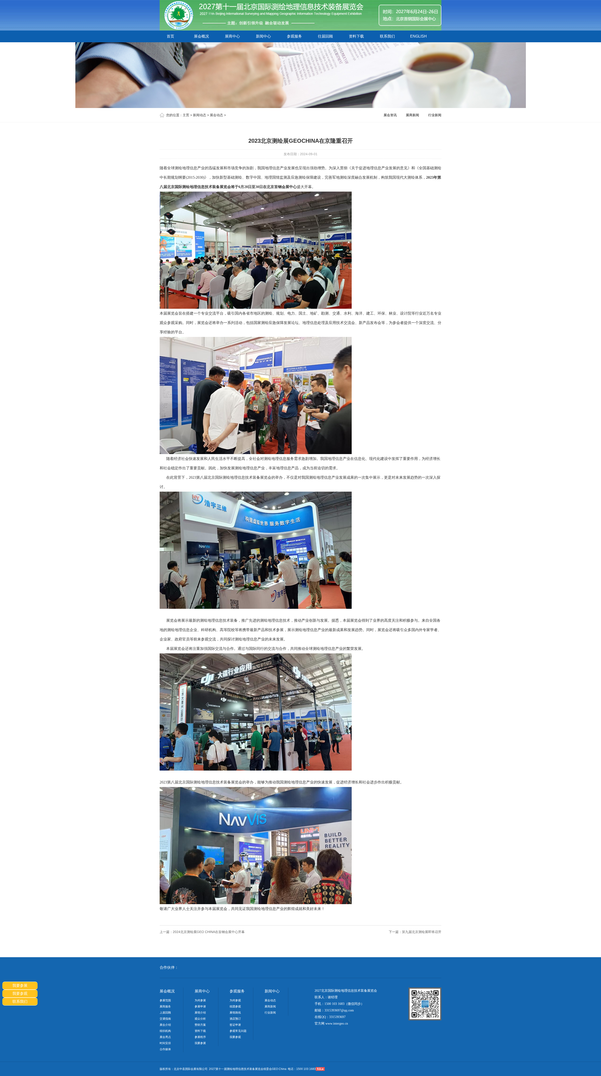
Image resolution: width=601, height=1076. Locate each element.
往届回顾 (325, 36)
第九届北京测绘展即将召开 (421, 932)
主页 (186, 115)
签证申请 (235, 1024)
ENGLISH (418, 36)
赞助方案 (200, 1024)
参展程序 (200, 1037)
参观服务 (294, 36)
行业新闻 (434, 115)
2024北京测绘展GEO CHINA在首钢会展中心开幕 (209, 932)
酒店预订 (235, 1018)
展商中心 (232, 36)
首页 (170, 36)
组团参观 (235, 1006)
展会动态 (216, 115)
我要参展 (200, 1043)
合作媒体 (165, 1049)
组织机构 (165, 1031)
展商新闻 (412, 115)
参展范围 (165, 1000)
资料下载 (356, 36)
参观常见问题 (238, 1031)
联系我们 (387, 36)
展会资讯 (390, 115)
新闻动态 (199, 115)
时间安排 (165, 1043)
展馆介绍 (200, 1012)
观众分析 (200, 1018)
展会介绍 (165, 1024)
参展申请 (200, 1006)
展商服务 (165, 1006)
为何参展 (200, 1000)
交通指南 (165, 1018)
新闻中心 (263, 36)
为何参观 (235, 1000)
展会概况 (201, 36)
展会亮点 (165, 1037)
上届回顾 (165, 1012)
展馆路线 (235, 1012)
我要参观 (235, 1037)
